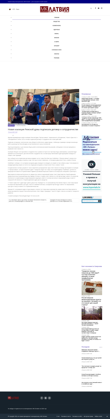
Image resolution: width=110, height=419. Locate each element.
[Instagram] (101, 8)
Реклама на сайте (77, 416)
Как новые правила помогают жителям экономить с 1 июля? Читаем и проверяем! (90, 324)
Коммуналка (57, 25)
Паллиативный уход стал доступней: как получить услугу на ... (92, 358)
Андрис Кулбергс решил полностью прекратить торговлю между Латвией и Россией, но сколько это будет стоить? (91, 338)
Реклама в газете (66, 416)
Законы (56, 54)
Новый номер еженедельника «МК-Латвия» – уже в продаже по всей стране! (27, 1)
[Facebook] (95, 8)
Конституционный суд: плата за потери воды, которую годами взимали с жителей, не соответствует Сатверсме (90, 331)
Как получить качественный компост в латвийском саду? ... (92, 383)
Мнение (56, 37)
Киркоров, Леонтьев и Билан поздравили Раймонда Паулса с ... (91, 350)
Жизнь (57, 33)
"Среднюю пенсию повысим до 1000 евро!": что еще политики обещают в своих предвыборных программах (92, 119)
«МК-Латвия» (43, 416)
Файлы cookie (98, 416)
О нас (58, 416)
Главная (56, 17)
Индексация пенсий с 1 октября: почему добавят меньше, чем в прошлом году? (90, 100)
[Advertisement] (55, 75)
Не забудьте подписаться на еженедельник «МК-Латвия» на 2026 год (27, 408)
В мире (56, 41)
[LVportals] (92, 175)
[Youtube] (98, 8)
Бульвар (56, 45)
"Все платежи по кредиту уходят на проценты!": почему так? (91, 366)
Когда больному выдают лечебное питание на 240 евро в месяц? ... (91, 375)
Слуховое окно (56, 50)
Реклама (56, 58)
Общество (56, 21)
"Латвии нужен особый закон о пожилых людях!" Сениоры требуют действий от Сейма (91, 113)
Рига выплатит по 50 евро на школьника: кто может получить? (91, 125)
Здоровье (57, 29)
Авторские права (88, 416)
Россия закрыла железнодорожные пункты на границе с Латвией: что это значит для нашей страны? (91, 106)
